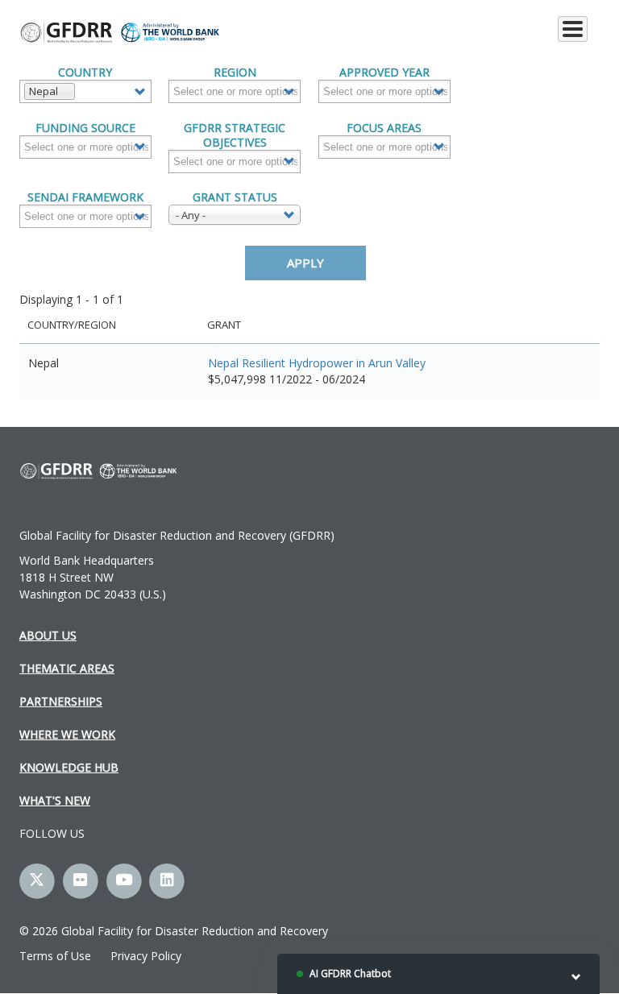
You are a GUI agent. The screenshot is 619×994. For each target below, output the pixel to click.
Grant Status (235, 197)
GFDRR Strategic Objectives (234, 135)
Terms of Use (55, 955)
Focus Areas (384, 128)
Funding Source (85, 128)
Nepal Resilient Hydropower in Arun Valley (317, 363)
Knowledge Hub (68, 767)
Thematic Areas (66, 668)
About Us (48, 635)
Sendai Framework (85, 197)
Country (85, 72)
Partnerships (60, 701)
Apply (305, 263)
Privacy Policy (145, 955)
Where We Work (67, 734)
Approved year (384, 72)
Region (235, 72)
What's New (54, 800)
